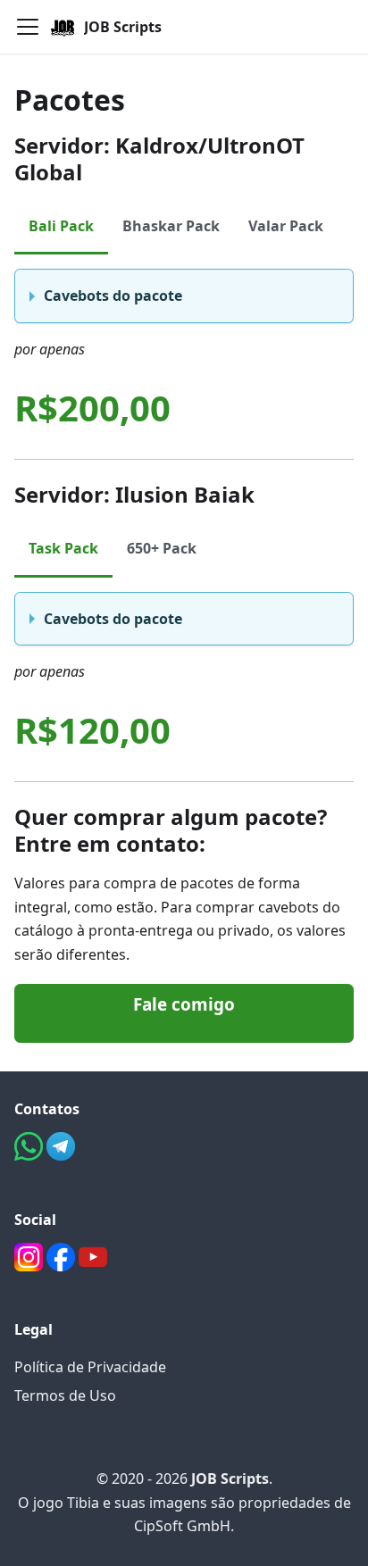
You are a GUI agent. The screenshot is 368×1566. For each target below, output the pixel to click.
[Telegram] (60, 1155)
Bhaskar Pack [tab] (171, 226)
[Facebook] (62, 1266)
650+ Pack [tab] (162, 548)
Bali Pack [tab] (61, 226)
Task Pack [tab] (63, 548)
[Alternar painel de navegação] (27, 26)
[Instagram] (30, 1266)
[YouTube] (93, 1266)
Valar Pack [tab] (285, 226)
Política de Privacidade (90, 1367)
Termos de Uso (65, 1395)
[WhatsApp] (30, 1155)
